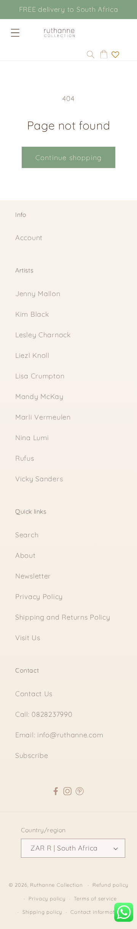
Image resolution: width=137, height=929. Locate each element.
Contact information (96, 912)
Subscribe (31, 755)
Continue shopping (68, 157)
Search (26, 534)
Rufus (24, 458)
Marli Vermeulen (43, 417)
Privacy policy (47, 898)
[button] (15, 33)
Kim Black (32, 314)
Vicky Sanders (39, 478)
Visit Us (27, 637)
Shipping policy (42, 912)
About (25, 555)
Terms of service (95, 898)
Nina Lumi (32, 437)
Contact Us (34, 693)
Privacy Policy (39, 596)
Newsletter (33, 576)
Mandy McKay (39, 396)
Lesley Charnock (43, 334)
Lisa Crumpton (39, 376)
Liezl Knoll (32, 355)
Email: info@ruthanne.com (59, 734)
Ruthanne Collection (56, 885)
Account (29, 237)
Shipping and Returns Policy (62, 617)
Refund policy (110, 885)
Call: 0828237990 (44, 714)
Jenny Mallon (38, 293)
